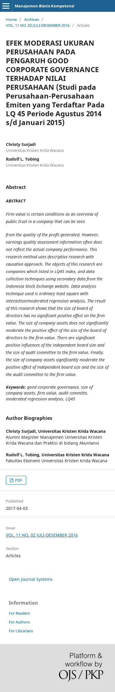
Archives (31, 19)
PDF (18, 480)
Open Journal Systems (30, 579)
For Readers (19, 613)
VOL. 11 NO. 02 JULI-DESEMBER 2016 (38, 25)
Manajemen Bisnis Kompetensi (44, 6)
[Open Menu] (6, 6)
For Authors (19, 622)
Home (11, 19)
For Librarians (21, 630)
